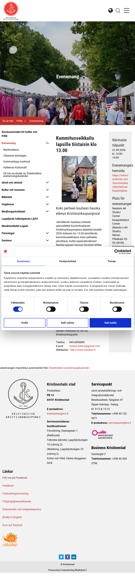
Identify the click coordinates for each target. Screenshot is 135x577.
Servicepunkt (101, 384)
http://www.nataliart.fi (82, 349)
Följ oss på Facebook (14, 477)
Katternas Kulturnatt (15, 167)
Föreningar (8, 233)
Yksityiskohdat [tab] (67, 261)
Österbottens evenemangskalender (69, 367)
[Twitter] (61, 556)
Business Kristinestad (108, 447)
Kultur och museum (13, 189)
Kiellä (24, 322)
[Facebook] (67, 556)
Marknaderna (11, 149)
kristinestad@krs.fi (57, 413)
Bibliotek (7, 197)
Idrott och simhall (12, 182)
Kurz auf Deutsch (12, 525)
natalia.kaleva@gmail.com (84, 346)
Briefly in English (12, 517)
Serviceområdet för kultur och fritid (19, 133)
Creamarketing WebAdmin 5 (73, 570)
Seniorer (7, 240)
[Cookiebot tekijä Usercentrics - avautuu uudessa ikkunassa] (116, 251)
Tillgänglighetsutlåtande (16, 501)
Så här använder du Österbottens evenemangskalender (22, 175)
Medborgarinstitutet (13, 211)
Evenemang (9, 143)
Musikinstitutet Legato (15, 226)
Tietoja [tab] (112, 261)
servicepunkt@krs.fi (119, 422)
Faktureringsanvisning (15, 493)
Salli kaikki (110, 322)
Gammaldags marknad (16, 161)
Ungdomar (8, 204)
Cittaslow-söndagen (14, 155)
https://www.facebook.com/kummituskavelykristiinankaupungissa (120, 182)
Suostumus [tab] (23, 261)
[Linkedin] (73, 556)
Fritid (19, 121)
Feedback (8, 485)
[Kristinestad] (35, 11)
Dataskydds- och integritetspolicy (21, 509)
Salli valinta (67, 322)
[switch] (51, 309)
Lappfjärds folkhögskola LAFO (20, 218)
